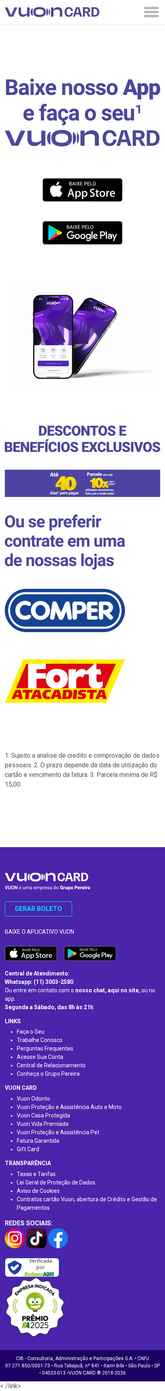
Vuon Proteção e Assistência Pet (58, 1132)
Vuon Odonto (33, 1098)
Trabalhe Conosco (39, 1040)
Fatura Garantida (38, 1141)
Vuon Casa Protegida (43, 1115)
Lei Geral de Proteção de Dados (56, 1182)
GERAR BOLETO (38, 908)
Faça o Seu (30, 1031)
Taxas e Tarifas (36, 1174)
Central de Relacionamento (51, 1065)
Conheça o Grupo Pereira (48, 1074)
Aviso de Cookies (38, 1191)
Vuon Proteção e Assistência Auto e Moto (69, 1107)
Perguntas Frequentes (45, 1048)
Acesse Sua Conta (40, 1057)
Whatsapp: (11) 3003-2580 (39, 982)
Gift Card (28, 1149)
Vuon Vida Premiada (42, 1124)
